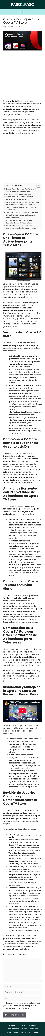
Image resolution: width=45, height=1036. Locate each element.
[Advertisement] (22, 76)
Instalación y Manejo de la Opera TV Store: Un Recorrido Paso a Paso (21, 221)
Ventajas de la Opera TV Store (18, 194)
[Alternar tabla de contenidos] (37, 186)
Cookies (12, 1025)
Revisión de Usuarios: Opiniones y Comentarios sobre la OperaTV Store (21, 226)
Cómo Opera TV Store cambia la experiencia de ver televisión (19, 198)
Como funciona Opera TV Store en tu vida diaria (21, 208)
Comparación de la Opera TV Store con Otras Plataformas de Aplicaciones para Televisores (22, 215)
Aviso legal (32, 1025)
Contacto (21, 1025)
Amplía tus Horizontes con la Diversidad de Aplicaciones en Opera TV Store (22, 203)
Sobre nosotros (13, 1029)
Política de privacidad (29, 1029)
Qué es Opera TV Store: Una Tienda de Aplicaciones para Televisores (21, 190)
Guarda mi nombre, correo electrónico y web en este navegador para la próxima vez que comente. (22, 1006)
